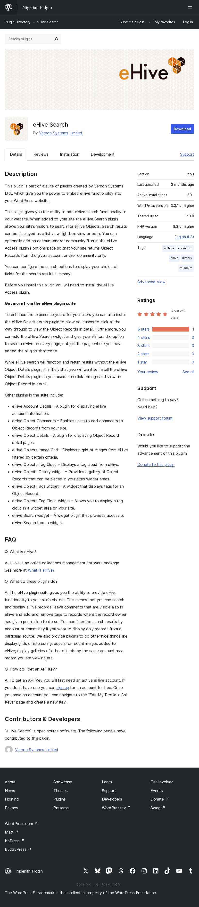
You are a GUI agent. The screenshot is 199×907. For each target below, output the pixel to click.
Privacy (11, 807)
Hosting (12, 799)
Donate (159, 799)
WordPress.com (21, 823)
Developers (112, 799)
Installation (69, 154)
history (187, 258)
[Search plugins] (56, 39)
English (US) (184, 237)
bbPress (15, 840)
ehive (174, 258)
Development (103, 154)
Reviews (41, 154)
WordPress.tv (116, 807)
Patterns (61, 807)
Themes (60, 790)
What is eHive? (41, 570)
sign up (63, 687)
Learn (107, 781)
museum (186, 268)
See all (188, 371)
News (10, 790)
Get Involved (162, 781)
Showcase (62, 781)
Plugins (59, 799)
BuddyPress (18, 849)
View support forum (154, 418)
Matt (11, 832)
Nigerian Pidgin (29, 871)
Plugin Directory (18, 22)
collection (185, 248)
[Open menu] (191, 7)
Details (16, 154)
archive (169, 248)
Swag (157, 807)
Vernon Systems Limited (60, 132)
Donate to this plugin (155, 464)
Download (182, 129)
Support (187, 154)
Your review (147, 371)
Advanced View (151, 281)
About (10, 781)
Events (156, 790)
